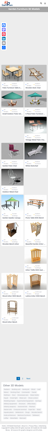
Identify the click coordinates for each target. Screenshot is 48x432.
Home (4, 426)
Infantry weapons (10, 407)
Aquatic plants (9, 412)
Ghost (33, 389)
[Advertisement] (24, 38)
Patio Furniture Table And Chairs (12, 89)
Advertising (42, 426)
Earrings (38, 401)
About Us (25, 426)
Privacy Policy (33, 426)
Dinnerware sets (23, 395)
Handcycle (25, 389)
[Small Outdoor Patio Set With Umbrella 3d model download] (12, 99)
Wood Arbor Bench (9, 322)
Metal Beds (14, 418)
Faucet (34, 392)
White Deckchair (32, 166)
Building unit (16, 389)
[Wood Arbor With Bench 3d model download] (12, 281)
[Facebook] (4, 25)
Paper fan (31, 409)
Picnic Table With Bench (35, 218)
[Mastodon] (4, 29)
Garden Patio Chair (9, 166)
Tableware (35, 415)
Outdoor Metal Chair (10, 192)
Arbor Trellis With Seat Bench (35, 271)
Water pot (23, 398)
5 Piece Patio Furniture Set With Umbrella (35, 115)
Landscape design (15, 293)
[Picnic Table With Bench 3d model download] (35, 203)
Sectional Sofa (22, 407)
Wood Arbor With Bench (11, 296)
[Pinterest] (4, 34)
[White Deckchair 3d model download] (35, 151)
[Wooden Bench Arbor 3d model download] (12, 229)
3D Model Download (13, 426)
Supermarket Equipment (25, 401)
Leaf (38, 389)
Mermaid (23, 418)
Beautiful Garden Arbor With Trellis (35, 245)
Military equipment (10, 404)
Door (14, 395)
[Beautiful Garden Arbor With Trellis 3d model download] (35, 229)
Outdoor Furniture (15, 85)
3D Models (6, 85)
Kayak (6, 398)
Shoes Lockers (33, 398)
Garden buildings (15, 215)
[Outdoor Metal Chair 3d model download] (12, 177)
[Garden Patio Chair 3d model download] (12, 151)
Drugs (27, 412)
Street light (14, 398)
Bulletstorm (19, 412)
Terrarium (22, 404)
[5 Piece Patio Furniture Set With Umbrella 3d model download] (35, 99)
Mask (39, 409)
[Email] (4, 43)
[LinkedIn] (4, 38)
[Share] (4, 47)
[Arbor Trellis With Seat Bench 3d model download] (35, 255)
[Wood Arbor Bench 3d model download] (12, 307)
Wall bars (7, 395)
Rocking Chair (15, 392)
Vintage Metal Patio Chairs (35, 141)
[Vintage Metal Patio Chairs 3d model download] (35, 125)
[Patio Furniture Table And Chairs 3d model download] (12, 73)
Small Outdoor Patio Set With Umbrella (11, 115)
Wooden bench (37, 412)
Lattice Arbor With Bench (35, 296)
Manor (6, 392)
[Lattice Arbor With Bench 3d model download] (35, 281)
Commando (26, 392)
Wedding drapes (9, 401)
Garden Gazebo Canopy (11, 218)
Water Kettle (34, 395)
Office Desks (31, 404)
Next (28, 378)
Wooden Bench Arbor (10, 244)
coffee (6, 418)
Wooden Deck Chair (33, 88)
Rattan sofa (8, 409)
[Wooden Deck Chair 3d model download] (35, 73)
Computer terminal (20, 409)
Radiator (7, 389)
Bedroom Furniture (24, 415)
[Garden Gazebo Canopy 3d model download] (12, 203)
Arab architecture (10, 415)
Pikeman (32, 407)
